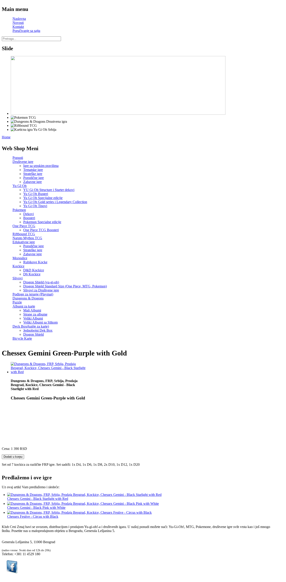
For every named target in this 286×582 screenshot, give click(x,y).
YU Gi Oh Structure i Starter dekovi (48, 190)
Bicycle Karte (22, 338)
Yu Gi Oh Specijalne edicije (43, 198)
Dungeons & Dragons (28, 298)
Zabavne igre (32, 182)
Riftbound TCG (24, 234)
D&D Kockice (33, 270)
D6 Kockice (31, 274)
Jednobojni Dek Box (38, 330)
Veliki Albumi (33, 318)
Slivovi (18, 278)
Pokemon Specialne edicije (42, 222)
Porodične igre (33, 178)
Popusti (18, 158)
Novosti (18, 23)
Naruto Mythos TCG (27, 238)
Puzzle (17, 302)
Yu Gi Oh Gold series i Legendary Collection (55, 202)
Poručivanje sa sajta (26, 31)
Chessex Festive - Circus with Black (32, 516)
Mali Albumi (32, 310)
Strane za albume (35, 314)
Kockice (18, 266)
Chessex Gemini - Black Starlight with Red (37, 499)
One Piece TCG (24, 226)
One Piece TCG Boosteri (41, 230)
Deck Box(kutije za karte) (31, 326)
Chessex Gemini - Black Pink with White (36, 507)
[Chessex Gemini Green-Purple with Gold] (50, 372)
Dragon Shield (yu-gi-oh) (41, 282)
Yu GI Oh (20, 186)
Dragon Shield (33, 334)
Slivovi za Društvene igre (41, 290)
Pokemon (19, 210)
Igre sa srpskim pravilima (41, 166)
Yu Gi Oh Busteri (35, 194)
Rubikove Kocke (35, 262)
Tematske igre (33, 170)
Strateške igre (32, 174)
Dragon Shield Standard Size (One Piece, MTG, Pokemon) (65, 286)
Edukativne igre (24, 242)
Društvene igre (23, 162)
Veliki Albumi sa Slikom (40, 322)
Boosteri (29, 218)
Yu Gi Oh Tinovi (35, 206)
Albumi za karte (24, 306)
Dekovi (28, 214)
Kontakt (18, 27)
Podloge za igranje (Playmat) (33, 294)
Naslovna (19, 19)
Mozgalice (20, 258)
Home (6, 137)
